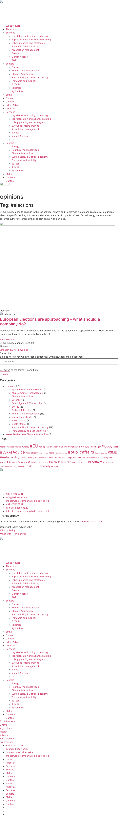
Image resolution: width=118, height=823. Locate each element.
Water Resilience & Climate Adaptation (27, 434)
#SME (112, 452)
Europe (14, 462)
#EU (34, 445)
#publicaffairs (81, 452)
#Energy (25, 447)
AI (36, 457)
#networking (43, 453)
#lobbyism (110, 446)
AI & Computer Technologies (27, 392)
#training (31, 458)
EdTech (16, 84)
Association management (25, 49)
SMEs (9, 94)
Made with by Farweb (13, 533)
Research (22, 466)
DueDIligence (106, 457)
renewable (4, 466)
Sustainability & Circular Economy (30, 77)
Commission (60, 458)
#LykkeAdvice (12, 452)
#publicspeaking (101, 453)
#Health (85, 446)
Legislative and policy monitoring (30, 36)
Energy (15, 67)
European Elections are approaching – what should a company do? (50, 322)
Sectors (10, 63)
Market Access (20, 56)
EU (9, 462)
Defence (16, 399)
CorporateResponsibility (91, 458)
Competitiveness (73, 457)
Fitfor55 (45, 462)
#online (52, 453)
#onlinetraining (61, 453)
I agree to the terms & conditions (20, 370)
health (67, 462)
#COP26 (18, 447)
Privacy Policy (7, 530)
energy (3, 462)
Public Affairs (19, 420)
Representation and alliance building (31, 39)
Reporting (12, 466)
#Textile (23, 457)
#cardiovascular (7, 447)
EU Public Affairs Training (25, 46)
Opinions (10, 98)
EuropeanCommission (30, 462)
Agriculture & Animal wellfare (27, 389)
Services (10, 32)
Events (15, 53)
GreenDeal (56, 462)
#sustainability (9, 457)
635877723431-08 (92, 521)
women (55, 466)
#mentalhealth (31, 453)
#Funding (63, 447)
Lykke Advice (13, 25)
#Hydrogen (96, 447)
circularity (51, 457)
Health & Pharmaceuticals (25, 70)
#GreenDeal (74, 446)
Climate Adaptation (22, 74)
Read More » (7, 339)
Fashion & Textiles (21, 410)
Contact (10, 101)
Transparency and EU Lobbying (29, 430)
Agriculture (17, 91)
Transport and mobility (24, 80)
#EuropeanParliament (48, 447)
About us (11, 29)
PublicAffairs (93, 462)
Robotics (16, 87)
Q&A (14, 60)
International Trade (22, 417)
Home (9, 759)
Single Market (19, 423)
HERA (74, 462)
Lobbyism (80, 462)
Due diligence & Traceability (27, 403)
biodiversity (42, 458)
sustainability (42, 466)
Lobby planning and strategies (28, 43)
